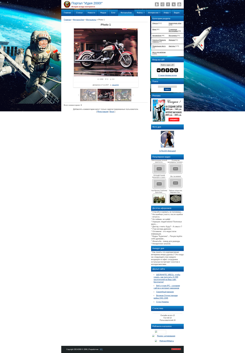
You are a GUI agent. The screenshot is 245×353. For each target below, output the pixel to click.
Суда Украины (162, 302)
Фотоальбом (78, 20)
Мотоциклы (91, 20)
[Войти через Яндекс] (167, 70)
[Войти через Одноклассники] (176, 70)
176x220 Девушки (167, 151)
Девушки (172, 40)
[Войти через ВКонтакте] (159, 70)
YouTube (179, 4)
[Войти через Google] (172, 70)
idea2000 (115, 85)
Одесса (155, 23)
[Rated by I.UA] (160, 334)
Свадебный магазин (165, 292)
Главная (67, 20)
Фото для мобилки (159, 52)
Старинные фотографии (173, 30)
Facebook (168, 4)
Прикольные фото (159, 46)
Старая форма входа (167, 75)
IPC (101, 349)
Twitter (174, 4)
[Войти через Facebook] (163, 70)
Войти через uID (167, 65)
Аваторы (172, 46)
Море (154, 29)
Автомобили (156, 35)
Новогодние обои (175, 23)
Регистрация (157, 4)
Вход (162, 4)
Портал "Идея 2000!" (87, 3)
